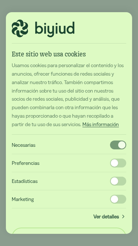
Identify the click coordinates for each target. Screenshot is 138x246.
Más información (100, 124)
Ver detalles (106, 216)
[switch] (118, 145)
